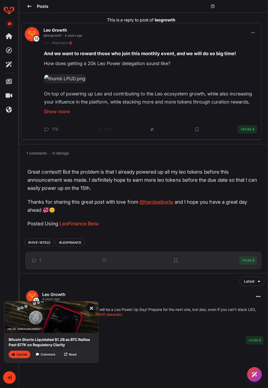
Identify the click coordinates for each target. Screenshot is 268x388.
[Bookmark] (175, 260)
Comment (48, 354)
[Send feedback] (9, 24)
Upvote (21, 354)
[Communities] (9, 110)
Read (72, 354)
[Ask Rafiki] (254, 374)
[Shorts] (9, 95)
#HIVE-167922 (39, 242)
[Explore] (9, 50)
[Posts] (9, 81)
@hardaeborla (156, 202)
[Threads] (9, 36)
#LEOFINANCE (70, 242)
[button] (9, 377)
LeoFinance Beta (79, 224)
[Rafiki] (9, 64)
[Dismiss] (91, 308)
